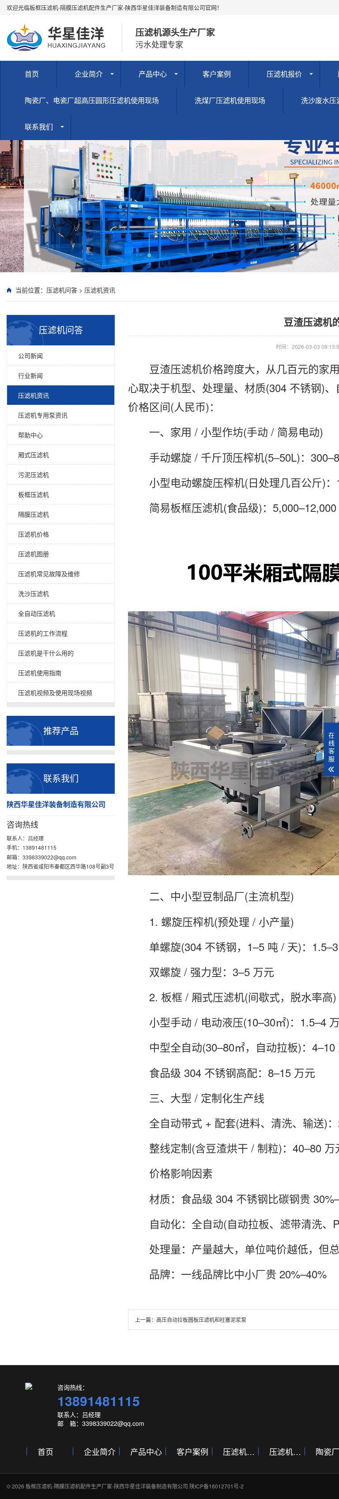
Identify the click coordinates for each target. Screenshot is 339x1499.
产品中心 (153, 74)
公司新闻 (30, 355)
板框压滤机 (33, 494)
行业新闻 (30, 375)
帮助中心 (30, 434)
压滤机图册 (33, 553)
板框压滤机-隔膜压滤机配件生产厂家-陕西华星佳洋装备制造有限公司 (107, 1486)
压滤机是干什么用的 (46, 652)
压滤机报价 (284, 74)
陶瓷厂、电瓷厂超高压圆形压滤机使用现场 (92, 100)
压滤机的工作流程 (43, 633)
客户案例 (217, 74)
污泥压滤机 (33, 474)
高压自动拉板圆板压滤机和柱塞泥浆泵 (201, 1319)
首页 (32, 74)
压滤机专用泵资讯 (43, 415)
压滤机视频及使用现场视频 (55, 692)
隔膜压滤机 (33, 514)
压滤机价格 (33, 533)
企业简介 (89, 74)
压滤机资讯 (99, 289)
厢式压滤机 (33, 454)
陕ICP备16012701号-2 (216, 1486)
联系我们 (39, 127)
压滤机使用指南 (39, 672)
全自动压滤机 (36, 613)
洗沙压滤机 (33, 593)
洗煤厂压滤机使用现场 (230, 100)
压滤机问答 (61, 289)
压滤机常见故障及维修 (49, 573)
